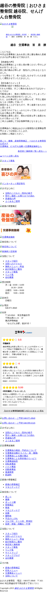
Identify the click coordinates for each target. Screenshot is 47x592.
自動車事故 (10, 469)
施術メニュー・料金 (14, 266)
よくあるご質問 (12, 201)
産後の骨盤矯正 (36, 28)
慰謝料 (8, 475)
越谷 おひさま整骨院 (24, 588)
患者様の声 (10, 199)
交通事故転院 (11, 461)
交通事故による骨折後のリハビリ (21, 458)
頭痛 (7, 513)
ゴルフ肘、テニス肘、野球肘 (18, 521)
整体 (7, 508)
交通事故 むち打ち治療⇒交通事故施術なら (21, 146)
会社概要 (9, 277)
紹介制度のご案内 (13, 269)
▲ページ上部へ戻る (9, 156)
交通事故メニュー (13, 573)
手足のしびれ (11, 518)
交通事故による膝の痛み (16, 456)
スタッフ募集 (11, 272)
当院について (11, 576)
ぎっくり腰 (10, 502)
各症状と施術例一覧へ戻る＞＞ (32, 151)
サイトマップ (11, 553)
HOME (4, 28)
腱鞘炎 (8, 516)
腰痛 (7, 499)
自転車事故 (10, 464)
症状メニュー (11, 570)
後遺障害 (9, 472)
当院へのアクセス (13, 264)
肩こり (8, 497)
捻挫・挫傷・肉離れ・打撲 (17, 524)
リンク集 (9, 275)
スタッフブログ (12, 555)
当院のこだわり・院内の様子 (18, 193)
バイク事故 (10, 467)
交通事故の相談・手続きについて (21, 450)
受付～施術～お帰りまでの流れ (19, 196)
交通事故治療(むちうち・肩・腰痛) (21, 453)
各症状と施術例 (12, 544)
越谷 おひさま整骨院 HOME (16, 34)
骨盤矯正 (9, 505)
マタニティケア (12, 487)
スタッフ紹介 (11, 261)
